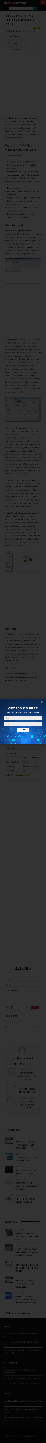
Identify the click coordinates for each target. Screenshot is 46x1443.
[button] (43, 702)
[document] (23, 721)
